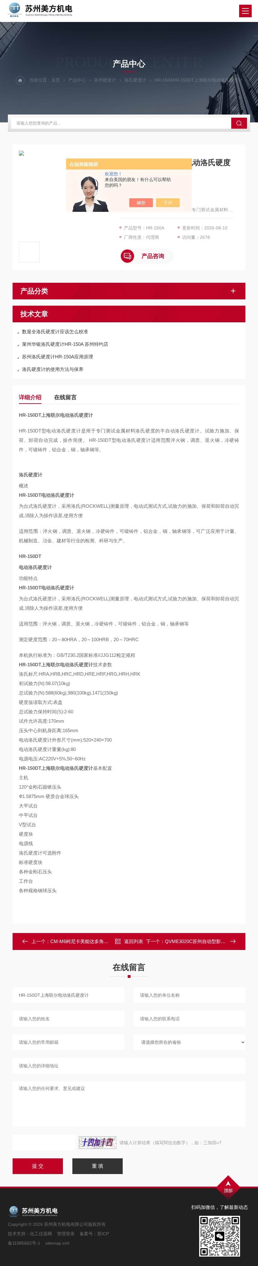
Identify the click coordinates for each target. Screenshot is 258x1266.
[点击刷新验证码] (97, 1142)
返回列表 (133, 941)
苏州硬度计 (105, 80)
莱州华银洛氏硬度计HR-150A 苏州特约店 (65, 344)
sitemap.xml (57, 1243)
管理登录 (66, 1233)
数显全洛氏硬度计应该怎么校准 (55, 331)
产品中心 (77, 80)
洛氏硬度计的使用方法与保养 (52, 369)
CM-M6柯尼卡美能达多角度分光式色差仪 (93, 941)
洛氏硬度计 (135, 80)
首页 (55, 80)
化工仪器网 (41, 1233)
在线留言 (65, 397)
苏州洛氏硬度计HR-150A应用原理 (57, 356)
